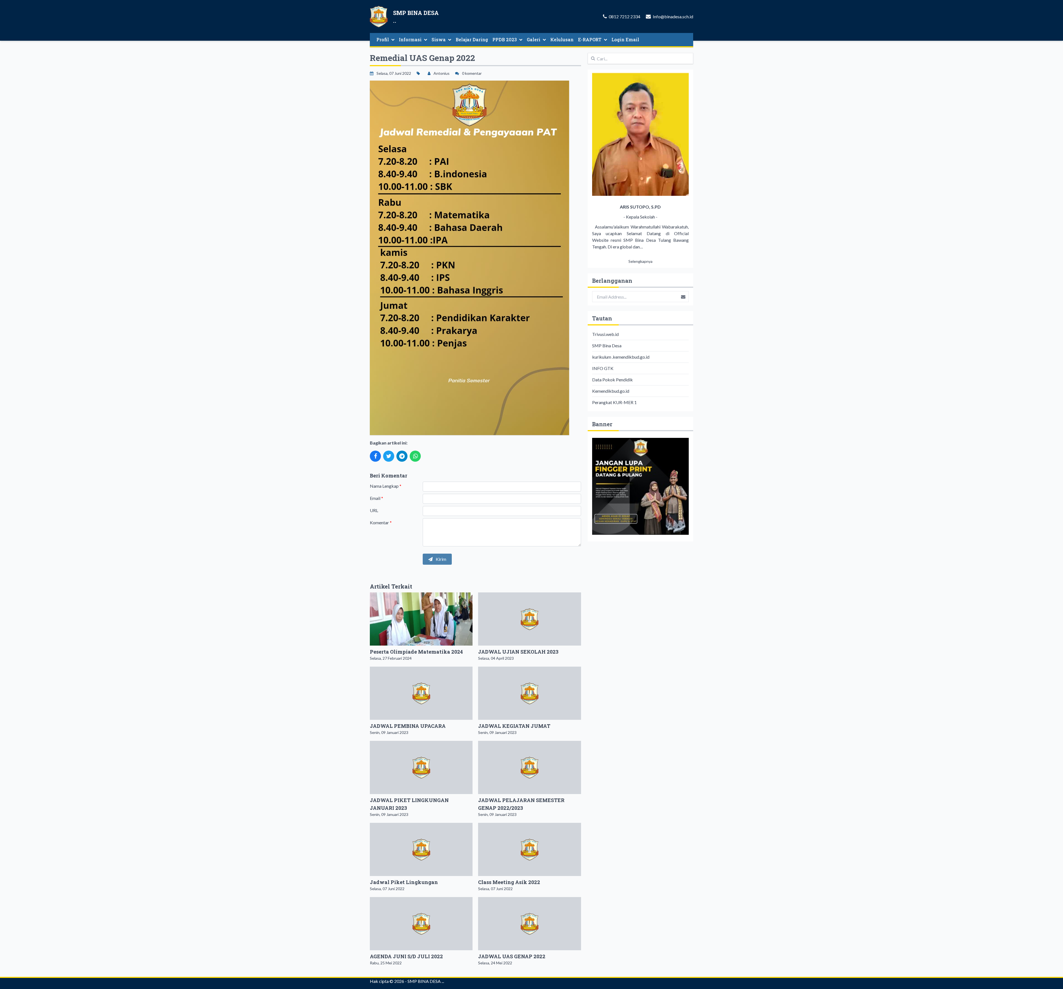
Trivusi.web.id (605, 334)
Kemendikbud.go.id (610, 391)
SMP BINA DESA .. (425, 981)
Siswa (439, 39)
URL (374, 510)
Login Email (625, 39)
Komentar (381, 522)
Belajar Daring (472, 39)
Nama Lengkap (385, 486)
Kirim (440, 559)
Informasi (410, 39)
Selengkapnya (640, 261)
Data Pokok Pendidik (612, 379)
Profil (382, 39)
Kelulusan (562, 39)
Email (376, 498)
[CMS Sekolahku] (640, 486)
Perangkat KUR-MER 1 (614, 402)
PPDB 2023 (504, 39)
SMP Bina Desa (606, 345)
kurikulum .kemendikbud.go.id (620, 356)
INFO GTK (602, 368)
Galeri (533, 39)
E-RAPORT (590, 39)
